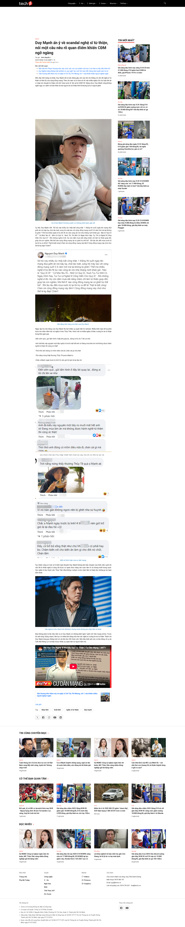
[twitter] (37, 717)
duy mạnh (88, 710)
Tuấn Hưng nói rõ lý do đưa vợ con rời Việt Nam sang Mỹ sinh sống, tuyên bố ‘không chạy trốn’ (36, 765)
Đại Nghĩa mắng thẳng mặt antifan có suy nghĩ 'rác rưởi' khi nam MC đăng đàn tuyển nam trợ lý (73, 71)
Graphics (87, 884)
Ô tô (95, 805)
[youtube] (55, 717)
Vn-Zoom (47, 894)
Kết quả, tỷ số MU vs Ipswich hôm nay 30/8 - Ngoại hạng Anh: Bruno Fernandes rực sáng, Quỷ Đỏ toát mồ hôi (36, 810)
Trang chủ (23, 877)
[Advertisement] (73, 104)
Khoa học (113, 3)
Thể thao (123, 3)
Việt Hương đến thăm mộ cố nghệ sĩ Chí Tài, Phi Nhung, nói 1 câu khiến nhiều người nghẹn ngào (73, 74)
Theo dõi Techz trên (42, 62)
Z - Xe (81, 3)
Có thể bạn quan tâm (33, 778)
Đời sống (97, 851)
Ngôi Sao (47, 884)
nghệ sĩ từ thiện (72, 710)
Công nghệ (71, 3)
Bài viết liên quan (41, 66)
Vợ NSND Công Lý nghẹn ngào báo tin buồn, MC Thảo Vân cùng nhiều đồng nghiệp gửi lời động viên (109, 765)
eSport (120, 141)
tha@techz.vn (136, 885)
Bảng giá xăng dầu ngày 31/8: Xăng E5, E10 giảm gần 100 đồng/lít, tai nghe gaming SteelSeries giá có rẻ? (133, 146)
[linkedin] (60, 717)
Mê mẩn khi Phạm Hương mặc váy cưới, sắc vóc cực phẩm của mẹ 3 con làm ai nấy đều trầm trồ (74, 68)
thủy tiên (45, 710)
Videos (86, 877)
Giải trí (37, 39)
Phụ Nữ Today (24, 880)
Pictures (87, 880)
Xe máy (120, 102)
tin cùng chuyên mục (33, 733)
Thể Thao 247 (49, 891)
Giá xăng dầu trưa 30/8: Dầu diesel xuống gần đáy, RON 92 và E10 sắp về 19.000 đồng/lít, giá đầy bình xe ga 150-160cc (148, 856)
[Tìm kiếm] (163, 3)
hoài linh (57, 710)
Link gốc (38, 704)
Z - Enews (102, 3)
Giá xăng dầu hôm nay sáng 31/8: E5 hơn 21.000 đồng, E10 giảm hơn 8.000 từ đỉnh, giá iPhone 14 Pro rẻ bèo (134, 70)
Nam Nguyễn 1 (46, 57)
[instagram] (49, 717)
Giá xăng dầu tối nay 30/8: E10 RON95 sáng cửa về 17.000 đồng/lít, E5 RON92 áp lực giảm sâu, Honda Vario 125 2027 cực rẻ (73, 856)
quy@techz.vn (116, 883)
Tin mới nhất (126, 40)
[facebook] (43, 717)
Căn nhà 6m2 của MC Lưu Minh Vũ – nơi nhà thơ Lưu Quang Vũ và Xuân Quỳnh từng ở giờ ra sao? (148, 765)
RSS (45, 887)
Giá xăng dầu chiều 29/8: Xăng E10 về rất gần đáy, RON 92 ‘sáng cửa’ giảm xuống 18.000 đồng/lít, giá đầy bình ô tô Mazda (148, 810)
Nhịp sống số (122, 65)
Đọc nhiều (26, 824)
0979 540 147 (119, 880)
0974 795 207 (125, 885)
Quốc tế (21, 805)
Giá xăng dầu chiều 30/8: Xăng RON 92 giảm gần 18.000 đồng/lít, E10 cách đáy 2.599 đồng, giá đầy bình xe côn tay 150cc (73, 810)
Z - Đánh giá (91, 3)
